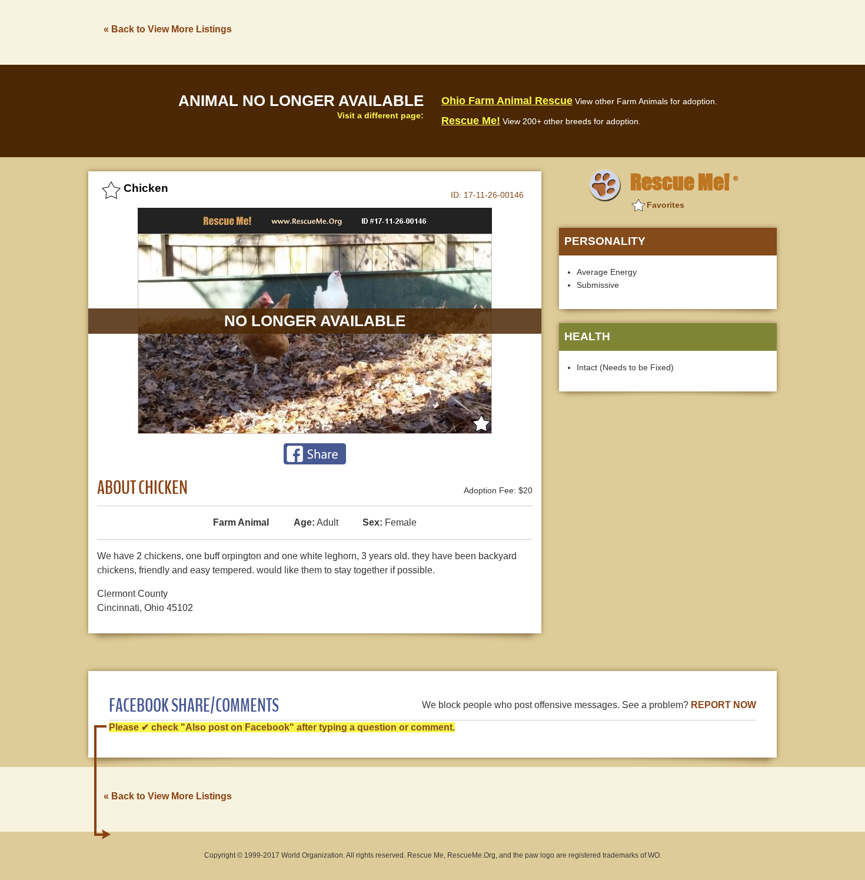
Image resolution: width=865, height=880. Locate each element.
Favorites (665, 205)
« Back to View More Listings (168, 29)
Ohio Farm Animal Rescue (507, 101)
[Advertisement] (562, 31)
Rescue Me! (470, 121)
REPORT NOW (723, 705)
